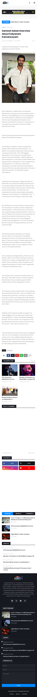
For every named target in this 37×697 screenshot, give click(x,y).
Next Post (31, 453)
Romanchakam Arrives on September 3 (9, 398)
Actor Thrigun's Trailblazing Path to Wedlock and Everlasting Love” (23, 519)
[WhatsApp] (21, 355)
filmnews (10, 27)
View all (33, 361)
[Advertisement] (18, 491)
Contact (24, 694)
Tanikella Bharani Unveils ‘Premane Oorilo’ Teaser (17, 569)
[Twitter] (13, 355)
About (18, 694)
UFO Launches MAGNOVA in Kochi (8, 378)
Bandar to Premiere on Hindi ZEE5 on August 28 (27, 378)
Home (4, 27)
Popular (7, 513)
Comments (29, 513)
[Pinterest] (17, 355)
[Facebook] (8, 355)
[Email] (26, 355)
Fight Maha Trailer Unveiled (20, 22)
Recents (18, 513)
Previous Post (7, 453)
